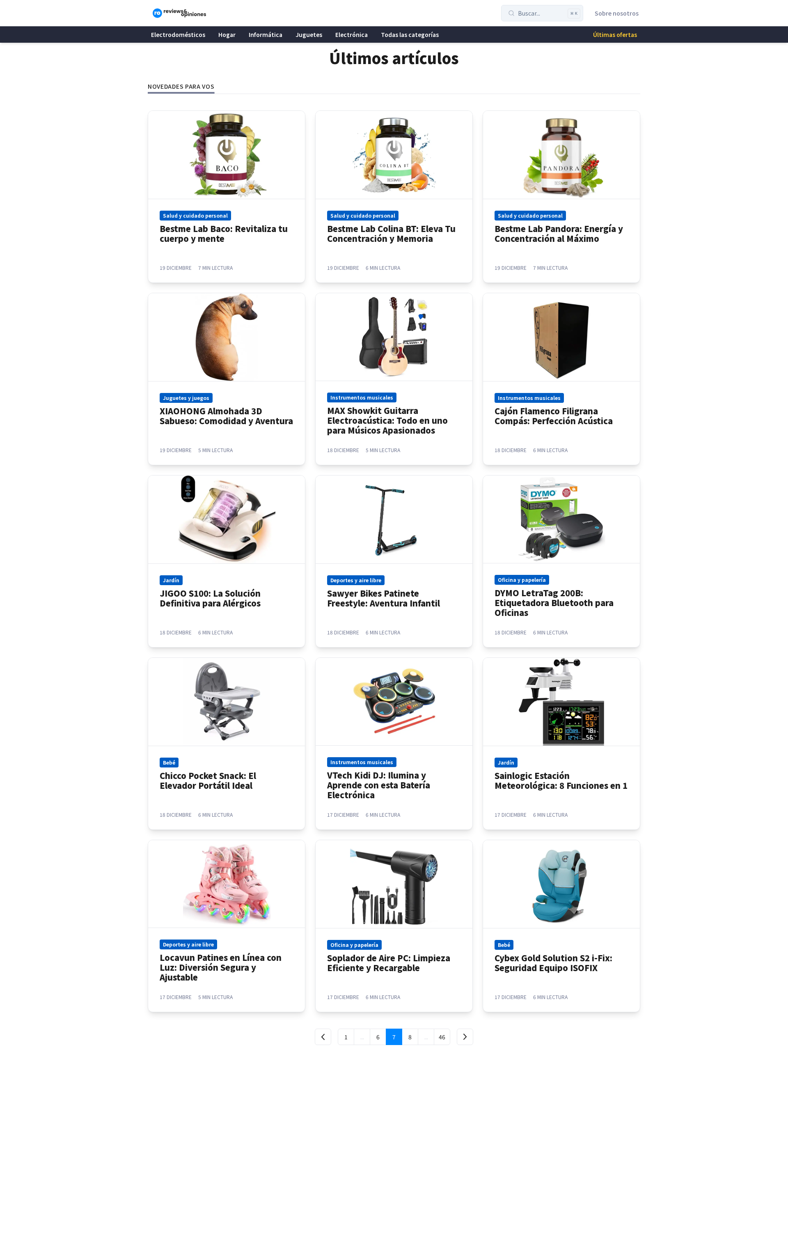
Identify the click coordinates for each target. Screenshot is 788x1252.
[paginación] (323, 1037)
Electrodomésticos (178, 34)
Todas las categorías (410, 34)
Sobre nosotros (617, 13)
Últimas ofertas (615, 34)
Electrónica (351, 34)
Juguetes (309, 34)
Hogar (227, 34)
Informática (265, 34)
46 (442, 1037)
